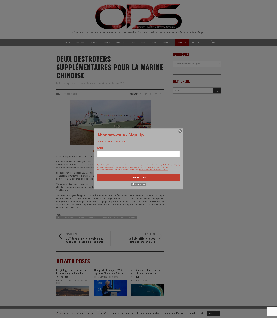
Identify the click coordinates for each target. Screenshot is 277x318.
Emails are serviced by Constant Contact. (153, 169)
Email (100, 148)
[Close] (180, 131)
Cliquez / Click (138, 177)
